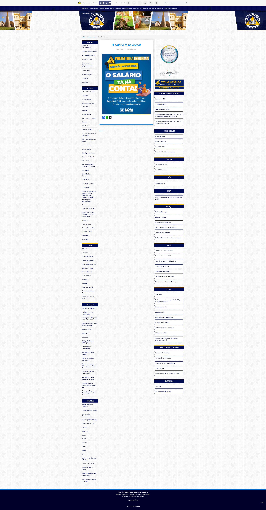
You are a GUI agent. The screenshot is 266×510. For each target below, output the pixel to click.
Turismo (84, 122)
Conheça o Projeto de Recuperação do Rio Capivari (89, 393)
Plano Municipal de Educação (88, 359)
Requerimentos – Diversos (87, 405)
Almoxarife (85, 187)
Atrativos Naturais (87, 287)
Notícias (89, 37)
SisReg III (85, 431)
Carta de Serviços (170, 8)
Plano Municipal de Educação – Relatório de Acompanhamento (89, 366)
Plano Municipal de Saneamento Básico (88, 378)
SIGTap (84, 443)
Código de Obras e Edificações (88, 342)
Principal (85, 8)
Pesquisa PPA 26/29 (88, 91)
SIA (83, 454)
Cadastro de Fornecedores (86, 415)
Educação (169, 206)
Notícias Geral (86, 99)
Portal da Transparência (89, 51)
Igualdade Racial (87, 145)
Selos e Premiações (88, 228)
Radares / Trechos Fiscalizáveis (87, 313)
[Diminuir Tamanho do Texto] (140, 3)
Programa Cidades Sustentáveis (88, 372)
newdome (85, 235)
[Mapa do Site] (156, 3)
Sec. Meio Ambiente (88, 157)
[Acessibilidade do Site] (128, 3)
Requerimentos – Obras (89, 410)
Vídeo (95, 37)
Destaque (85, 95)
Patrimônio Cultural (88, 423)
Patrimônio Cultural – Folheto (88, 292)
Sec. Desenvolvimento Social (89, 140)
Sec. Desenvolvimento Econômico (89, 134)
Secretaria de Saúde (88, 208)
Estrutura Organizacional (86, 46)
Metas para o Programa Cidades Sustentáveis (89, 319)
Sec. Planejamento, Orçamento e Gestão (88, 165)
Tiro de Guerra (86, 114)
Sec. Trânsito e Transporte (86, 175)
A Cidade (84, 249)
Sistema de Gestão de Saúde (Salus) (89, 474)
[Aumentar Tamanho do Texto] (134, 3)
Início (83, 37)
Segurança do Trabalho (89, 420)
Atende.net (86, 13)
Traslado (84, 283)
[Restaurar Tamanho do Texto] (145, 3)
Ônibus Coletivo (87, 272)
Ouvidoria (152, 8)
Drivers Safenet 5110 (88, 464)
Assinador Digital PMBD (87, 468)
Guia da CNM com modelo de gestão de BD (88, 385)
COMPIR (85, 126)
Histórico (85, 253)
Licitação (85, 82)
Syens (84, 205)
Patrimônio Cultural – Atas (88, 298)
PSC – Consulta (86, 224)
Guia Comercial (86, 275)
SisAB (84, 450)
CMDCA (84, 427)
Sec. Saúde (85, 170)
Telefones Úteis (87, 59)
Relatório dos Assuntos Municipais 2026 (89, 324)
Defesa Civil (85, 179)
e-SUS (84, 435)
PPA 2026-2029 (87, 329)
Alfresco (160, 8)
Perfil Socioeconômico (89, 264)
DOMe (112, 8)
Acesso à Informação (140, 8)
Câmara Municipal (87, 268)
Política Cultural (87, 129)
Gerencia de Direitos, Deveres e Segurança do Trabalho (88, 214)
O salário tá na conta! (126, 45)
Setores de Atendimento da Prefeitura (87, 65)
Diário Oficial (86, 70)
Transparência (127, 8)
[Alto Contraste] (151, 3)
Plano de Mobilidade (88, 308)
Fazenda (84, 110)
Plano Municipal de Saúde (88, 353)
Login (262, 502)
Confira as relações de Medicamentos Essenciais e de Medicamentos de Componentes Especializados (89, 196)
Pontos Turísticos (87, 256)
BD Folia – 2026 (87, 232)
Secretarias (94, 8)
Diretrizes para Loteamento (86, 347)
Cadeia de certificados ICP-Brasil (89, 459)
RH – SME (85, 239)
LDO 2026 (85, 337)
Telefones (85, 220)
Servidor (118, 8)
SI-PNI (84, 439)
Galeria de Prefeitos (88, 260)
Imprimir (102, 131)
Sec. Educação (86, 149)
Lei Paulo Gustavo (88, 183)
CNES (84, 446)
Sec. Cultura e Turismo (89, 118)
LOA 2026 (85, 333)
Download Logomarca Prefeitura (89, 480)
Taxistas (84, 279)
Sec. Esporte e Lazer (88, 153)
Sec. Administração (88, 103)
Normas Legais (104, 8)
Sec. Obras (85, 160)
